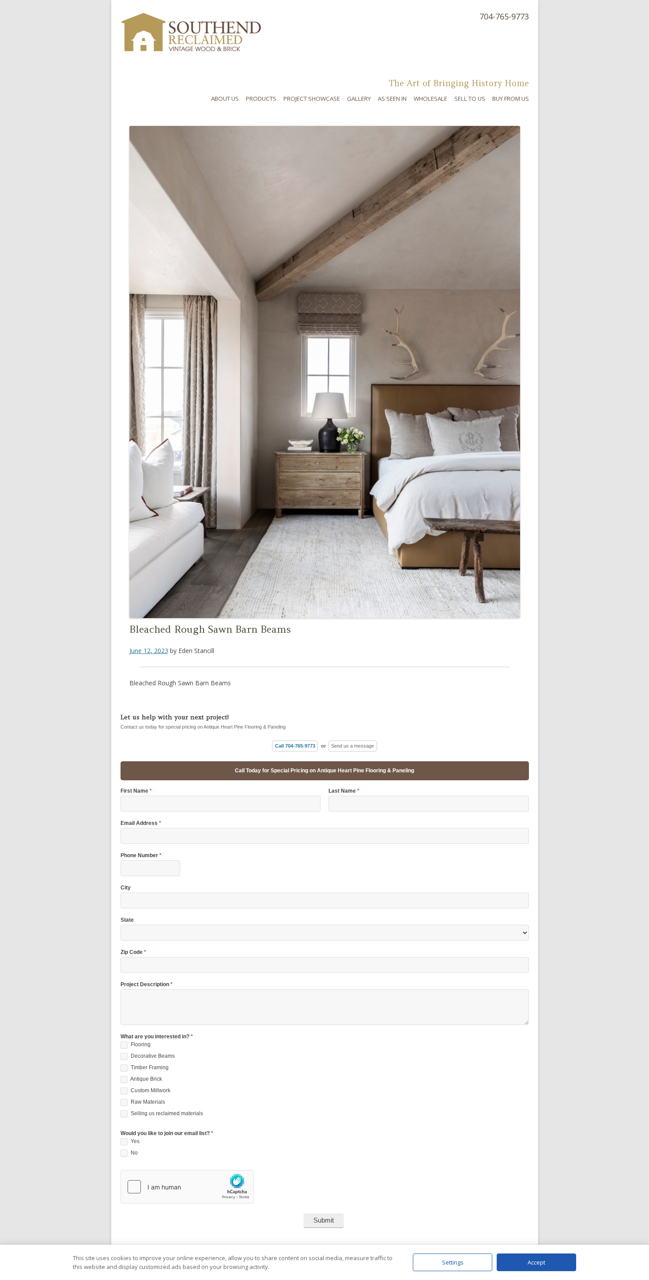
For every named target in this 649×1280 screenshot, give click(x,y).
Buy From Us (510, 99)
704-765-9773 (504, 16)
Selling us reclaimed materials (166, 1113)
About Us (225, 99)
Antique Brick (145, 1079)
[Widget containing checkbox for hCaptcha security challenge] (187, 1187)
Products (261, 99)
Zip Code (133, 952)
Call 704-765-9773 (295, 745)
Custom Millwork (149, 1090)
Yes (134, 1141)
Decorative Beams (152, 1056)
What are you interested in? (157, 1037)
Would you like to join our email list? (167, 1133)
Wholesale (430, 99)
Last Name (343, 791)
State (127, 920)
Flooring (140, 1044)
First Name (136, 791)
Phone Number (141, 855)
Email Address (141, 823)
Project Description (147, 985)
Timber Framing (149, 1067)
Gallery (359, 99)
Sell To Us (469, 99)
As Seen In (392, 99)
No (133, 1153)
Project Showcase (311, 99)
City (126, 888)
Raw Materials (147, 1102)
